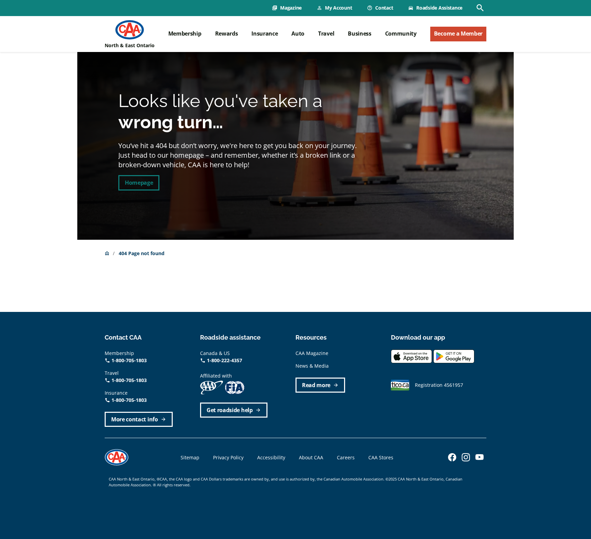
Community (401, 33)
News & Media (312, 366)
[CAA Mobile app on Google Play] (453, 355)
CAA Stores (380, 457)
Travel (326, 33)
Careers (346, 457)
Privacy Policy (228, 457)
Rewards (226, 33)
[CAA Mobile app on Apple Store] (411, 355)
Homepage (139, 182)
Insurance (264, 33)
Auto (297, 33)
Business (359, 33)
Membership (184, 33)
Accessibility (271, 457)
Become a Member (458, 33)
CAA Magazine (312, 353)
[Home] (130, 29)
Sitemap (190, 457)
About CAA (311, 457)
